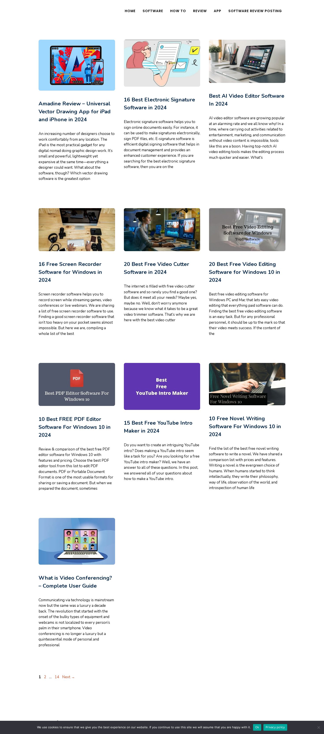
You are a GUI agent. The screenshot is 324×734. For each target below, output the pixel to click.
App (217, 11)
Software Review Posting (255, 11)
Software (153, 11)
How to (178, 11)
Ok (257, 727)
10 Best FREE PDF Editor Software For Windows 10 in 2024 (75, 427)
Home (130, 11)
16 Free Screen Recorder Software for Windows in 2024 (70, 272)
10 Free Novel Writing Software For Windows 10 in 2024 (245, 426)
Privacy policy (275, 727)
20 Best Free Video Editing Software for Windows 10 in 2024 (244, 272)
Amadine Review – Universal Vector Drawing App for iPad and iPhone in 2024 (75, 111)
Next (68, 677)
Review (200, 11)
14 (57, 677)
